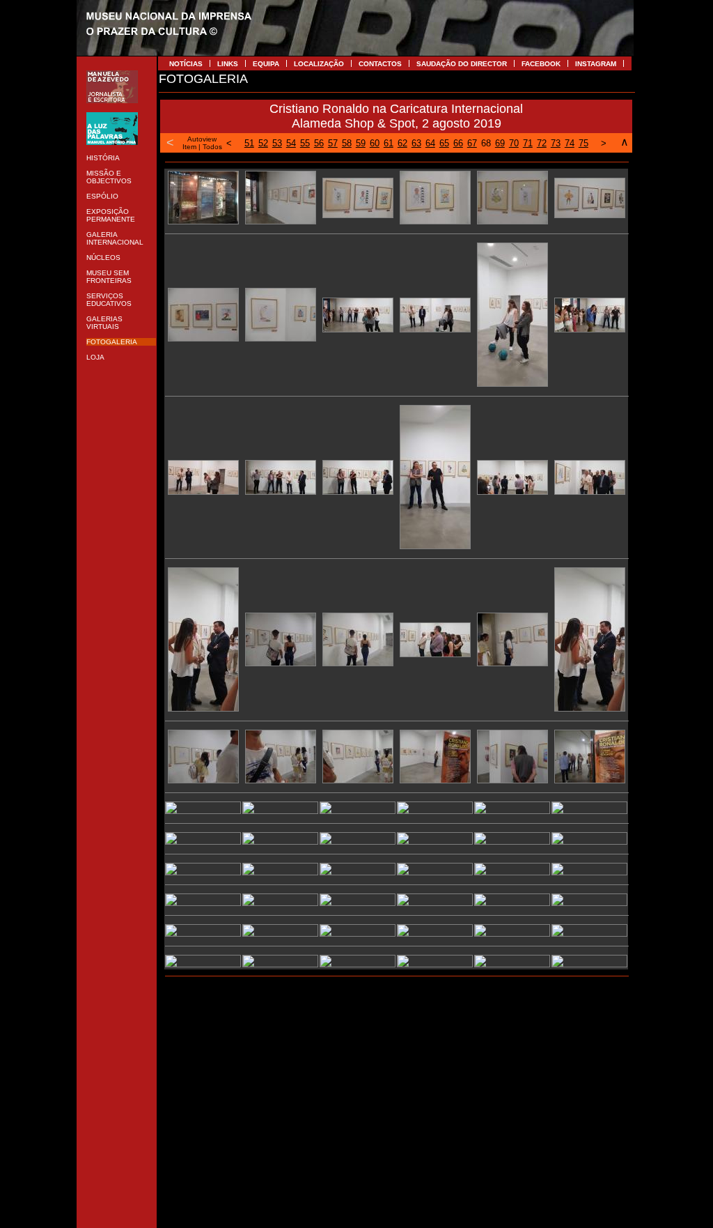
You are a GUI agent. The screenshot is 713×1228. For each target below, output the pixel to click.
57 (333, 143)
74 (569, 143)
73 (556, 143)
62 (402, 143)
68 (486, 143)
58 (347, 143)
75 (583, 143)
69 (500, 143)
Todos (212, 147)
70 (514, 143)
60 (374, 143)
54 (291, 143)
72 (542, 143)
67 (472, 143)
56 (319, 143)
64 (430, 143)
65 (444, 143)
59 (361, 143)
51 (249, 143)
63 (416, 143)
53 (277, 143)
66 (458, 143)
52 (263, 143)
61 (388, 143)
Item (189, 147)
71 (528, 143)
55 (305, 143)
